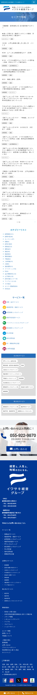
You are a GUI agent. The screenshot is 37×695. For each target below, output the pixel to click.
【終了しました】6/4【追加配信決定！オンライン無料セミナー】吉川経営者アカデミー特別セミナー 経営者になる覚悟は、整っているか (18, 151)
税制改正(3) (8, 246)
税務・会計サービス (12, 302)
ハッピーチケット (9, 627)
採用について (6, 633)
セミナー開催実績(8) (11, 286)
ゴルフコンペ (8, 624)
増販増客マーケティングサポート (12, 374)
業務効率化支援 (9, 554)
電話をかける (29, 693)
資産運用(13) (9, 266)
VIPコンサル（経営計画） (10, 361)
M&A (22, 365)
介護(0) (7, 264)
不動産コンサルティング (9, 378)
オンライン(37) (9, 239)
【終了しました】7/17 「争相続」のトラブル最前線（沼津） (18, 119)
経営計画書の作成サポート (11, 567)
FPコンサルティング (10, 544)
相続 (12, 39)
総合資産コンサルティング (14, 328)
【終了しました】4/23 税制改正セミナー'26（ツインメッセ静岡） (16, 214)
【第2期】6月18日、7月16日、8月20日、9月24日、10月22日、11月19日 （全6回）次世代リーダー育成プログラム (18, 183)
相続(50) (7, 251)
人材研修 (12, 188)
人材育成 (10, 349)
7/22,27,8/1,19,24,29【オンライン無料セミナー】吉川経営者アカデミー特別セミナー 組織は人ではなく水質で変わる (18, 108)
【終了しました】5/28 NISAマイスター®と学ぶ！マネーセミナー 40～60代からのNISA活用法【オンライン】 (17, 163)
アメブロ (7, 622)
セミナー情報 (18, 17)
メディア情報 (8, 617)
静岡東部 (4, 48)
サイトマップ (6, 652)
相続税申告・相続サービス (14, 307)
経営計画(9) (8, 244)
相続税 (11, 176)
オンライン (5, 39)
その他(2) (8, 284)
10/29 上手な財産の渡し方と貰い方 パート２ (18, 44)
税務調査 (5, 391)
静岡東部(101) (9, 234)
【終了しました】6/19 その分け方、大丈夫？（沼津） (17, 128)
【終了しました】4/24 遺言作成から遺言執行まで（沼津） (18, 205)
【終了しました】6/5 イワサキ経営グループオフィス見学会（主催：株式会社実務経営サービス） (18, 139)
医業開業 (21, 378)
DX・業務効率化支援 (12, 343)
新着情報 (5, 642)
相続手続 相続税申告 (9, 411)
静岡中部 (4, 188)
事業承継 (6, 577)
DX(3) (6, 271)
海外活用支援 (10, 338)
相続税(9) (8, 254)
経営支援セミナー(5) (11, 279)
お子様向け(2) (9, 276)
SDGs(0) (7, 289)
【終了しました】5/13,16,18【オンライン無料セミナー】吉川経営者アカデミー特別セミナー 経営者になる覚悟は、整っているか (18, 194)
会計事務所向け (13, 65)
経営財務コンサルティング (14, 312)
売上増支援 (9, 333)
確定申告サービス (25, 407)
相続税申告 (7, 598)
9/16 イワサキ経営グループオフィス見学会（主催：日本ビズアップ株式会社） (18, 61)
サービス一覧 (18, 297)
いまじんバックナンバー (12, 619)
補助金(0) (8, 249)
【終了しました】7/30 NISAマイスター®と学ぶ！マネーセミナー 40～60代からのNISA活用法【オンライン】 (17, 98)
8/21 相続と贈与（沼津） (12, 79)
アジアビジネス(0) (10, 281)
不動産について (7, 636)
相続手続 (6, 596)
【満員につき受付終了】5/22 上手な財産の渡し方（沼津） (18, 172)
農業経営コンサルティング (10, 387)
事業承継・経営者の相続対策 (11, 365)
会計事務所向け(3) (10, 274)
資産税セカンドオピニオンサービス (13, 601)
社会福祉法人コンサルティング (11, 382)
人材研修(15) (9, 261)
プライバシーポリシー (9, 647)
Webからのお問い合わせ (10, 523)
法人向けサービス (19, 356)
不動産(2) (8, 259)
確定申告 (6, 593)
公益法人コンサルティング (10, 369)
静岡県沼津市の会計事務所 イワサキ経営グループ (12, 2)
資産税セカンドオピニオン (25, 411)
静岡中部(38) (9, 237)
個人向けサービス (19, 401)
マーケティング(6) (10, 269)
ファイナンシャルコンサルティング (17, 323)
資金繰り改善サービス (27, 387)
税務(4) (7, 242)
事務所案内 (5, 607)
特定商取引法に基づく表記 (10, 650)
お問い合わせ (20, 448)
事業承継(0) (8, 256)
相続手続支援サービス (13, 318)
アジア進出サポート (9, 585)
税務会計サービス (9, 534)
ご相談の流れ (6, 640)
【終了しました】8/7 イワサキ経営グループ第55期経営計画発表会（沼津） (17, 88)
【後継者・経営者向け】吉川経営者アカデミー (18, 27)
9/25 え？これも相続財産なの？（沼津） (17, 53)
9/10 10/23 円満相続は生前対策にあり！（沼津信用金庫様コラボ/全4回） (17, 71)
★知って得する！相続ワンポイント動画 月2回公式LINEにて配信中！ (18, 34)
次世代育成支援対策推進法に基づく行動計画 (18, 614)
